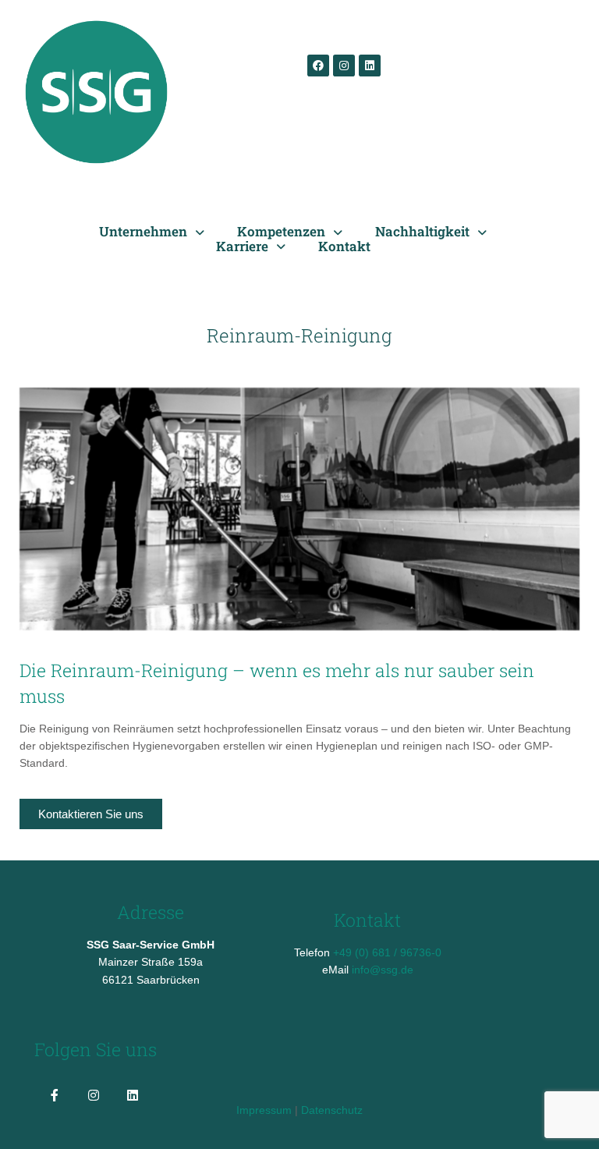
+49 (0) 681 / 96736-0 (387, 952)
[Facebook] (318, 65)
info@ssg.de (382, 969)
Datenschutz (332, 1110)
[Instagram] (344, 65)
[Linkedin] (370, 65)
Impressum (264, 1110)
